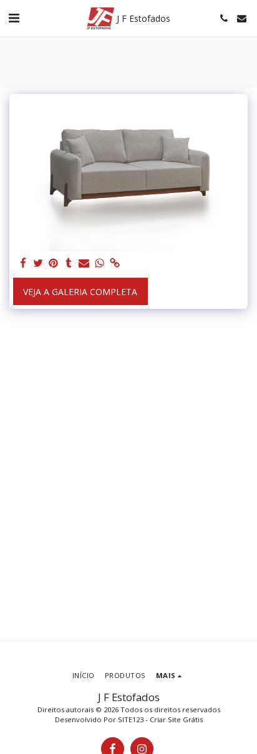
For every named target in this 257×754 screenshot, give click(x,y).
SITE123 (130, 719)
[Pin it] (53, 263)
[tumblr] (69, 263)
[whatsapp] (99, 263)
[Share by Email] (84, 263)
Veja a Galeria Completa (80, 292)
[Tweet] (38, 263)
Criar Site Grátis (176, 719)
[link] (114, 263)
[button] (13, 18)
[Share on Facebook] (23, 263)
